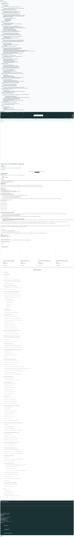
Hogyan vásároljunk (2, 519)
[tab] (37, 176)
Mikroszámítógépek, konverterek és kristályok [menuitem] (11, 95)
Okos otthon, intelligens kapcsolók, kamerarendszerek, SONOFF (12, 291)
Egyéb (4, 488)
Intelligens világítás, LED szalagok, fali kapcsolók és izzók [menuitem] (11, 14)
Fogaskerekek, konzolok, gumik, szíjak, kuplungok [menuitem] (10, 67)
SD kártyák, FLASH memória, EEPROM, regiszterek (10, 391)
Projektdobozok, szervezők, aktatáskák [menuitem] (8, 104)
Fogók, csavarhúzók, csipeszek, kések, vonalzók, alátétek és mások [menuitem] (13, 53)
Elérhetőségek (2, 515)
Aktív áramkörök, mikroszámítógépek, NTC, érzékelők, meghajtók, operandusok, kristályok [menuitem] (16, 94)
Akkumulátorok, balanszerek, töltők (8, 376)
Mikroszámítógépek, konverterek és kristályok (11, 466)
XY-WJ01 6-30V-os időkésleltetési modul (44, 260)
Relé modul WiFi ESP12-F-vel (25, 260)
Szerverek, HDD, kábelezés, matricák (10, 300)
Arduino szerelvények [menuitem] (6, 90)
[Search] (34, 116)
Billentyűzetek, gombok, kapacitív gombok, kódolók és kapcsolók (12, 330)
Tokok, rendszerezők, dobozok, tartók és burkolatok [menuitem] (9, 102)
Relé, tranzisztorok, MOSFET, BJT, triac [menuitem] (9, 99)
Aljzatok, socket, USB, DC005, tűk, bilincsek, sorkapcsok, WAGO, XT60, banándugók (14, 453)
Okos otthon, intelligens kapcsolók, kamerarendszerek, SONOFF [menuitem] (11, 13)
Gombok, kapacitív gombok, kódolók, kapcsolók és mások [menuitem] (11, 33)
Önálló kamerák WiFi (8, 306)
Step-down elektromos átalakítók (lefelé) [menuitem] (9, 69)
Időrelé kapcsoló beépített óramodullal (8, 260)
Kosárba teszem (37, 172)
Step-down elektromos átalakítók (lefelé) (9, 412)
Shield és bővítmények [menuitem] (5, 22)
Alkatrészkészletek (6, 480)
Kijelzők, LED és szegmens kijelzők (8, 343)
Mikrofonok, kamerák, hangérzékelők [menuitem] (8, 28)
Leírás (3, 176)
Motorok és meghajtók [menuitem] (5, 63)
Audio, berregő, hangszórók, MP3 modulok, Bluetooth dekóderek (12, 337)
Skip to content (2, 111)
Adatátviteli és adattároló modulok (8, 382)
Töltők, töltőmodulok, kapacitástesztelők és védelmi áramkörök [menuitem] (12, 56)
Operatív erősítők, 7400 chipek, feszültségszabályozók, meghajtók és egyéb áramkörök (16, 470)
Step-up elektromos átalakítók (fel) (8, 414)
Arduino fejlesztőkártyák (7, 274)
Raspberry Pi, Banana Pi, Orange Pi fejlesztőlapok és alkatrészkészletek (12, 281)
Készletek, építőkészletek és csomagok (9, 455)
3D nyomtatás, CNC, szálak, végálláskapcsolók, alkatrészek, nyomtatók (13, 349)
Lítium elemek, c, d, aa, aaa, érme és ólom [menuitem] (9, 55)
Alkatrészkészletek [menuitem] (6, 101)
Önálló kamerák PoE (8, 304)
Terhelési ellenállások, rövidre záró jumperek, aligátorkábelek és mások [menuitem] (13, 109)
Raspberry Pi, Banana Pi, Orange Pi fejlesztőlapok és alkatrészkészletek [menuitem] (13, 8)
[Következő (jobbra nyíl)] (1, 536)
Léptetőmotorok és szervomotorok (8, 397)
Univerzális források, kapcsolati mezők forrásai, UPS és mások (11, 420)
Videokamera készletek (9, 302)
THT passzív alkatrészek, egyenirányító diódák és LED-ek (11, 474)
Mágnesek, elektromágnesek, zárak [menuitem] (8, 107)
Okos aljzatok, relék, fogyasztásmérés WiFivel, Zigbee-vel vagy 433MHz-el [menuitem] (14, 15)
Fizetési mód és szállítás (3, 518)
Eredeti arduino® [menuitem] (5, 5)
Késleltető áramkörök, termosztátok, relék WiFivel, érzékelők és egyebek (46, 119)
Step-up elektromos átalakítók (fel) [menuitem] (8, 70)
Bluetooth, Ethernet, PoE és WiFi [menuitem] (8, 59)
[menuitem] (23, 112)
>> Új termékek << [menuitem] (4, 2)
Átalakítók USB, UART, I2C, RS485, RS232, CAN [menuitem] (10, 80)
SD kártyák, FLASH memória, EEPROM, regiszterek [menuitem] (10, 61)
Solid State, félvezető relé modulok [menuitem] (8, 75)
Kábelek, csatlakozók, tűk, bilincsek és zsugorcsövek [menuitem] (9, 86)
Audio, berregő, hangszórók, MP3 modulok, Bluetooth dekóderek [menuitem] (12, 36)
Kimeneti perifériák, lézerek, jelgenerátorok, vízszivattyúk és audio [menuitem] (11, 35)
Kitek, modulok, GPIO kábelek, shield (8, 283)
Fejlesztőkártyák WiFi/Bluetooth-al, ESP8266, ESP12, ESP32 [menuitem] (12, 11)
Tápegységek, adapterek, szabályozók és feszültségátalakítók (12, 405)
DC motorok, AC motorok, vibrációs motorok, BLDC (10, 399)
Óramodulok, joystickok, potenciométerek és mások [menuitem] (10, 30)
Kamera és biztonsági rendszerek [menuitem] (8, 17)
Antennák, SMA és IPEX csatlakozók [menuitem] (8, 62)
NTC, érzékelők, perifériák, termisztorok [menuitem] (10, 96)
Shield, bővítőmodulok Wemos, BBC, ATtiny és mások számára (11, 312)
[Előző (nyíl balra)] (0, 536)
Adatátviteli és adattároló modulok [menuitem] (7, 57)
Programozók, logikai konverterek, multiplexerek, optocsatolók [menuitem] (11, 78)
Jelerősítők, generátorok (7, 339)
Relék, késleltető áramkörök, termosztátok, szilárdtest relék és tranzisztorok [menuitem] (13, 74)
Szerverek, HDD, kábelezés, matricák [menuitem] (10, 18)
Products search (36, 114)
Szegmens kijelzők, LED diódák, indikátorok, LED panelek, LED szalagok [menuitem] (13, 40)
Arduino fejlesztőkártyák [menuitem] (5, 4)
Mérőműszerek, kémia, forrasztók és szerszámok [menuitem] (9, 46)
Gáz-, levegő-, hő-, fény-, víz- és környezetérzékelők (10, 316)
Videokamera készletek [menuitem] (8, 19)
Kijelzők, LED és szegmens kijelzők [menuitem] (7, 39)
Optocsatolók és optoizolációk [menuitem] (7, 79)
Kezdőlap (2, 119)
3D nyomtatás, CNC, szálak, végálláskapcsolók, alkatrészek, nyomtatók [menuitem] (12, 42)
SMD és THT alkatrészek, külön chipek (9, 463)
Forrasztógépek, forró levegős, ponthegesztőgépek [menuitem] (10, 49)
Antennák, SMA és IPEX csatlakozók (8, 393)
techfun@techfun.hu (6, 529)
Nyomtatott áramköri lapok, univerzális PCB (9, 445)
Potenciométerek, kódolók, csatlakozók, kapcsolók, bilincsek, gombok (12, 478)
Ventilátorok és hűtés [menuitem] (6, 106)
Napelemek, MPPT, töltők (7, 418)
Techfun (1, 115)
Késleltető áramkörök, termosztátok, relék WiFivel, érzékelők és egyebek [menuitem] (13, 77)
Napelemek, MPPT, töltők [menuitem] (7, 71)
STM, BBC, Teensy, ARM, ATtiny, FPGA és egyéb (10, 289)
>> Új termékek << (6, 272)
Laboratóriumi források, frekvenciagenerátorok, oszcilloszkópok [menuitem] (12, 48)
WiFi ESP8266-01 (3, 183)
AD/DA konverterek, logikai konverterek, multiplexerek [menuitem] (11, 81)
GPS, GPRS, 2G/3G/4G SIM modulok (8, 389)
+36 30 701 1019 (6, 525)
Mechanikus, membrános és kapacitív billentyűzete (10, 331)
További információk (5, 177)
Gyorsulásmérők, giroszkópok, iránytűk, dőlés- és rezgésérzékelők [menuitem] (12, 26)
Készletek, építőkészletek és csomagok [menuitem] (7, 89)
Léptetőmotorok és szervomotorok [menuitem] (8, 64)
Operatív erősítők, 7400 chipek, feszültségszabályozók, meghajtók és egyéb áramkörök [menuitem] (17, 97)
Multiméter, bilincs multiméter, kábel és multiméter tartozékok (11, 360)
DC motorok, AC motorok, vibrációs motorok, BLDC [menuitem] (10, 65)
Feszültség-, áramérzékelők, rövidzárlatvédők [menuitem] (9, 29)
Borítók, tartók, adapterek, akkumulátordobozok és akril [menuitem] (11, 103)
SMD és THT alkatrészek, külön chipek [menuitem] (7, 93)
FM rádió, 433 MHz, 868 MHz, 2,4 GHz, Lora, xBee (10, 383)
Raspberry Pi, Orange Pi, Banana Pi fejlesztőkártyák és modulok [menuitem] (11, 7)
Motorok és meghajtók (6, 395)
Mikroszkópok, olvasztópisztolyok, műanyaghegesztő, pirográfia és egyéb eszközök (14, 366)
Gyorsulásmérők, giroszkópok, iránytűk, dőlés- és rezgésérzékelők (12, 318)
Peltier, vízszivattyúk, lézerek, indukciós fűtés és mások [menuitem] (11, 37)
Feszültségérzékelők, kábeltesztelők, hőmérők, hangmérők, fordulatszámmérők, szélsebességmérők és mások (17, 368)
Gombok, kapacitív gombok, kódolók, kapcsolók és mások (11, 333)
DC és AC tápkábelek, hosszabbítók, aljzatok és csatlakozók (11, 449)
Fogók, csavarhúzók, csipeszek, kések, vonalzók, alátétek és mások (12, 374)
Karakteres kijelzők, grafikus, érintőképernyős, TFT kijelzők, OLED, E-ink (12, 345)
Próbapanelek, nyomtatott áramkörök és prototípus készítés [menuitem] (10, 83)
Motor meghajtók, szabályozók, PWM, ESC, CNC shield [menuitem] (11, 66)
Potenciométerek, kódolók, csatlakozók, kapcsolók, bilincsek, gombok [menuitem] (13, 100)
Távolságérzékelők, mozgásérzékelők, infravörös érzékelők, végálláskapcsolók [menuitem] (14, 27)
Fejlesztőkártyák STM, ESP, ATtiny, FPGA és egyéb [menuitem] (9, 10)
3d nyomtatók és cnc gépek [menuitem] (7, 43)
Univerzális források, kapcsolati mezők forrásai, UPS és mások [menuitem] (12, 72)
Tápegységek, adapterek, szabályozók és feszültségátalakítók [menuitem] (11, 68)
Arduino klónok (6, 277)
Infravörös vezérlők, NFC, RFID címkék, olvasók (10, 387)
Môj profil (1, 0)
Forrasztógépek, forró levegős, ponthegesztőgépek (10, 364)
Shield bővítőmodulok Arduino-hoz (8, 310)
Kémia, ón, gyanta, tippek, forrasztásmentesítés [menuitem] (10, 52)
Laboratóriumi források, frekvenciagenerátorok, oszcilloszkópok (12, 362)
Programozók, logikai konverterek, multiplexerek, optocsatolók (11, 432)
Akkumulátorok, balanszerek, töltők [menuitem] (7, 54)
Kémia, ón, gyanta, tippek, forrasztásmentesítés (10, 372)
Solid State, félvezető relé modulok (8, 426)
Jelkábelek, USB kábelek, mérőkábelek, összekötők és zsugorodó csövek (13, 451)
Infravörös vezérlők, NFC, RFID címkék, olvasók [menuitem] (10, 60)
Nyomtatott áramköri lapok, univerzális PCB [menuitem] (9, 84)
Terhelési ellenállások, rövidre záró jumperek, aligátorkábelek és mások (12, 495)
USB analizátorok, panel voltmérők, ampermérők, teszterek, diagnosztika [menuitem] (13, 51)
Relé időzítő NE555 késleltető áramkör (62, 260)
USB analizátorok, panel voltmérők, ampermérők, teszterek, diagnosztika (13, 370)
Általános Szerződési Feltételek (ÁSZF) (5, 514)
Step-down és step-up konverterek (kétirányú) (10, 416)
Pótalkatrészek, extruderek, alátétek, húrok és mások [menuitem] (10, 44)
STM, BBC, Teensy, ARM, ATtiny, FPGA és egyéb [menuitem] (10, 12)
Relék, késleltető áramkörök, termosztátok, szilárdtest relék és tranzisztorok (18, 119)
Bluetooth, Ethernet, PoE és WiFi (8, 385)
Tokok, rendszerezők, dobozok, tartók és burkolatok (10, 482)
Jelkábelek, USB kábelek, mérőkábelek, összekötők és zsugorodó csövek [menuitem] (13, 87)
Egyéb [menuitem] (3, 105)
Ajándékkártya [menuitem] (5, 108)
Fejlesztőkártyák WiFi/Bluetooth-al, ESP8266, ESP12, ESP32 (11, 287)
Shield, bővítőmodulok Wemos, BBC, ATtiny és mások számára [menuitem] (12, 23)
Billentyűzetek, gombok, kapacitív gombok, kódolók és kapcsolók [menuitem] (11, 32)
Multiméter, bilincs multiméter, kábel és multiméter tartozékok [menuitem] (12, 47)
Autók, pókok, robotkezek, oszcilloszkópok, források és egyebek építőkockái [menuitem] (14, 91)
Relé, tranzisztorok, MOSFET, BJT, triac (9, 476)
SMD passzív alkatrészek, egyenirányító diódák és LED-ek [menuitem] (11, 98)
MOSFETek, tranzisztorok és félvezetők (9, 428)
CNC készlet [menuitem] (5, 45)
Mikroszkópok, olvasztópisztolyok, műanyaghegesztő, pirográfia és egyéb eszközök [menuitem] (15, 50)
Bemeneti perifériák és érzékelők (8, 314)
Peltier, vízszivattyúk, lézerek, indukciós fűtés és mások (11, 341)
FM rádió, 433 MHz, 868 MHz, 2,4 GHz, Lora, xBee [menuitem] (10, 58)
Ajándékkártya (6, 497)
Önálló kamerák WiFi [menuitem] (8, 20)
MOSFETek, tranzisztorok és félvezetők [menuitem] (9, 76)
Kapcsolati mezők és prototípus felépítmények (9, 443)
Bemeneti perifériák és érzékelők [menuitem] (6, 25)
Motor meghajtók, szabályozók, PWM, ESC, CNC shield (10, 401)
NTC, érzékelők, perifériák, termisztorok (11, 468)
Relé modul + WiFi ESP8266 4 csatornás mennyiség (35, 171)
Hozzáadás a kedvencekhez (4, 173)
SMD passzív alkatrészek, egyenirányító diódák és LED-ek (11, 472)
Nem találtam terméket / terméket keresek (5, 517)
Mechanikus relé (6, 424)
